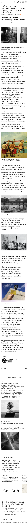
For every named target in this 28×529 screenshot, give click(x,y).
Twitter (23, 522)
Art (2, 381)
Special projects (7, 457)
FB (10, 522)
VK (12, 522)
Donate (7, 2)
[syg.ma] (2, 2)
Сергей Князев (5, 14)
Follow (10, 361)
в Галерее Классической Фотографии (12, 48)
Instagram (15, 522)
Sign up (5, 519)
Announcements (5, 421)
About (10, 519)
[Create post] (17, 2)
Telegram (8, 522)
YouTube (19, 522)
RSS (26, 522)
